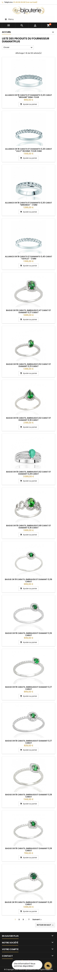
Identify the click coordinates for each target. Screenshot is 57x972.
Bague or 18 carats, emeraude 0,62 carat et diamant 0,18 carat (28, 419)
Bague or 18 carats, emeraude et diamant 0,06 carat (28, 580)
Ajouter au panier (28, 104)
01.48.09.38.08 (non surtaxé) (25, 2)
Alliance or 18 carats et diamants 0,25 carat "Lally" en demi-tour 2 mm (28, 150)
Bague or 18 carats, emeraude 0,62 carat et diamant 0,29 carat (28, 472)
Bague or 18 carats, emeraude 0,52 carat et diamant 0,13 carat (28, 365)
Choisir (18, 47)
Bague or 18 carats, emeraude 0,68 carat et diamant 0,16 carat (28, 526)
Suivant (37, 919)
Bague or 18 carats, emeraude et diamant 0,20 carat (28, 903)
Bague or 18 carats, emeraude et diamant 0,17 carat (28, 688)
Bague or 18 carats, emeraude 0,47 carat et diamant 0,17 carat (28, 311)
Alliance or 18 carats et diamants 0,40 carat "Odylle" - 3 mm (28, 257)
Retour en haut (45, 925)
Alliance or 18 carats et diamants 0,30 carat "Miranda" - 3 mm (28, 203)
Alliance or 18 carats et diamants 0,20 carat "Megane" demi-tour (28, 96)
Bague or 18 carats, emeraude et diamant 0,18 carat (28, 795)
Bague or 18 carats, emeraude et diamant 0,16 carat (28, 634)
